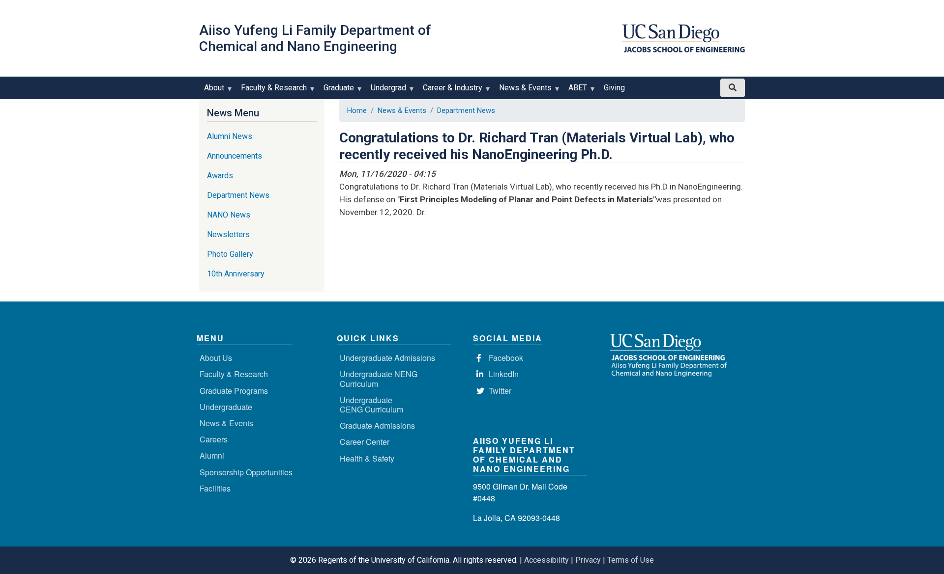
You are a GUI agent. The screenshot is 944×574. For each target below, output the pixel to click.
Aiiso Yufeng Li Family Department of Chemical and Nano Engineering (315, 38)
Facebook (506, 357)
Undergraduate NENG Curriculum (378, 378)
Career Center (364, 441)
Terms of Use (630, 560)
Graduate (336, 91)
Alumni (212, 455)
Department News (466, 110)
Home (357, 110)
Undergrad (386, 91)
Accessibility (546, 560)
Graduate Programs (234, 390)
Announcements (234, 156)
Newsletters (228, 234)
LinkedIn (504, 374)
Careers (214, 439)
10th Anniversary (236, 273)
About (211, 91)
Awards (220, 175)
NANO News (228, 214)
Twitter (500, 390)
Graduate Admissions (377, 425)
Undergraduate (226, 406)
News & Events (523, 91)
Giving (614, 87)
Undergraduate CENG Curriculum (371, 404)
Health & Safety (367, 458)
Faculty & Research (271, 91)
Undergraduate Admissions (387, 357)
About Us (216, 357)
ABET (575, 91)
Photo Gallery (230, 254)
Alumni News (229, 136)
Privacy (588, 560)
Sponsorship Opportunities (246, 472)
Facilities (215, 488)
